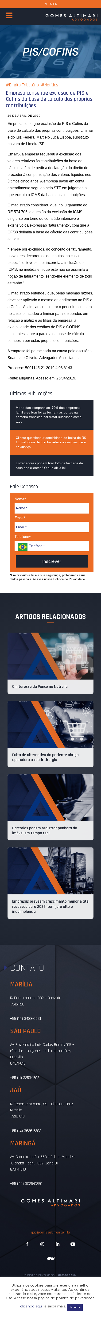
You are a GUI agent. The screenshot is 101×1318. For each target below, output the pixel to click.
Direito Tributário (24, 85)
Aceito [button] (75, 1307)
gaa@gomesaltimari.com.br (50, 1232)
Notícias (51, 85)
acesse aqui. (67, 1275)
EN (50, 4)
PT (45, 4)
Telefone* (23, 536)
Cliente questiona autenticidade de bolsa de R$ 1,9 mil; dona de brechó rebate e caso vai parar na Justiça (51, 442)
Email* (20, 518)
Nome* (20, 499)
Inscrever (51, 561)
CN (55, 4)
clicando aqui (31, 1306)
